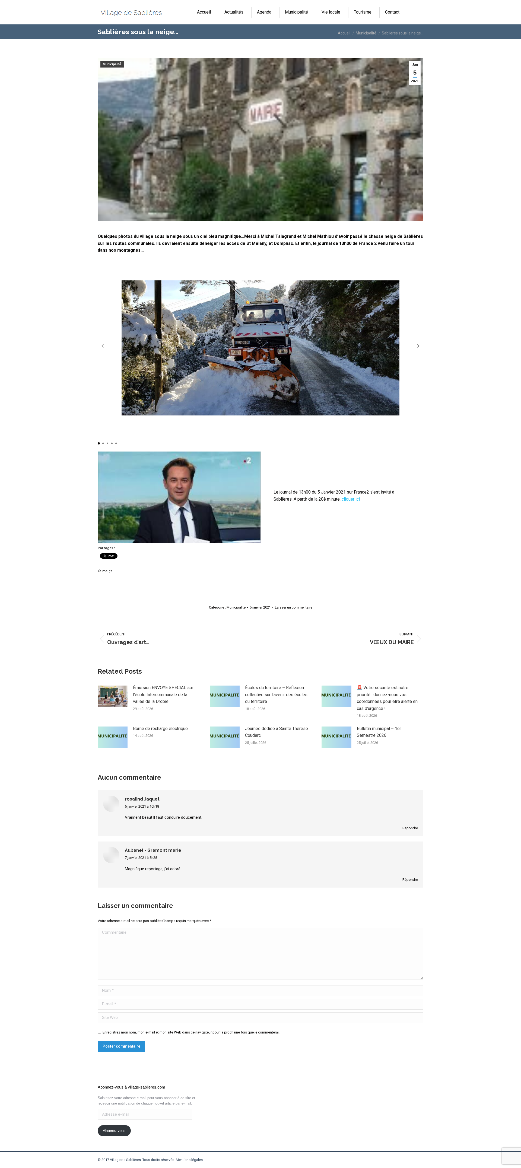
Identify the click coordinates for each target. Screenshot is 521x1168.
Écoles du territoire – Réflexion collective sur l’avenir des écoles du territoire (276, 694)
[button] (418, 346)
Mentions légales (189, 1160)
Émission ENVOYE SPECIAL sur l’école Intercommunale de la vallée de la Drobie (163, 694)
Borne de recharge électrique (160, 728)
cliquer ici (351, 499)
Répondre (410, 828)
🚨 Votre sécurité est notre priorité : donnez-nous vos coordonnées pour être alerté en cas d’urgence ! (387, 698)
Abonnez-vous (114, 1131)
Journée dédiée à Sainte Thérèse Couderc (276, 732)
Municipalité (112, 64)
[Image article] (113, 696)
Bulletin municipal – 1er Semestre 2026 (379, 732)
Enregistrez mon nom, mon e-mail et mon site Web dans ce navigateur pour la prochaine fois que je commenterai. (191, 1032)
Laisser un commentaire (293, 607)
